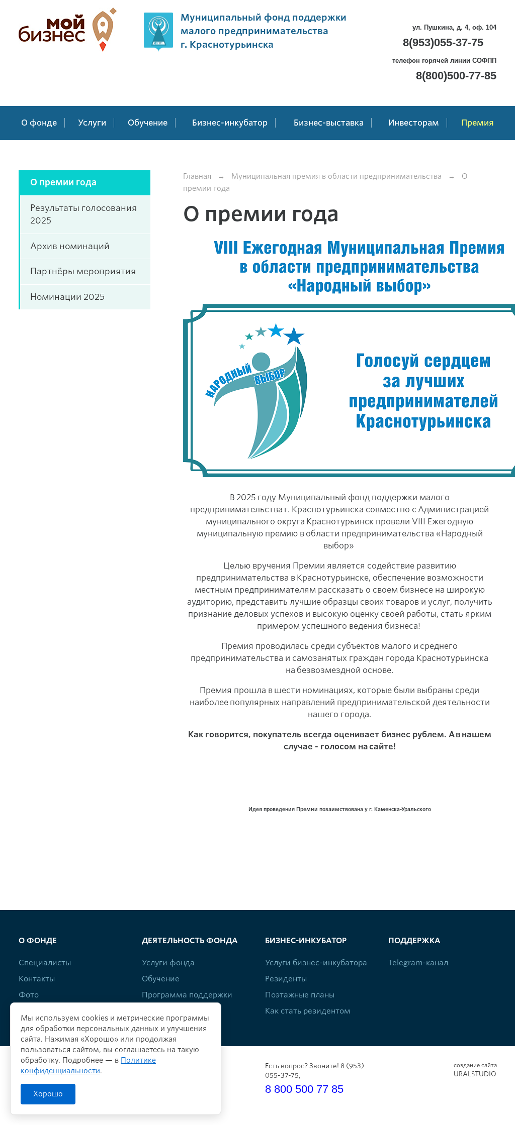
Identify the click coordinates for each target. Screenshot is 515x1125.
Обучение (161, 978)
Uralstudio (475, 1070)
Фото (29, 994)
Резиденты (286, 978)
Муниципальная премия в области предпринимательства (336, 176)
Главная (197, 176)
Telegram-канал (418, 962)
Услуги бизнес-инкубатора (316, 962)
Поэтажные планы (299, 994)
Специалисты (45, 962)
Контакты (37, 978)
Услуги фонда (168, 962)
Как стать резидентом (308, 1011)
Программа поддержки (187, 994)
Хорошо (48, 1094)
